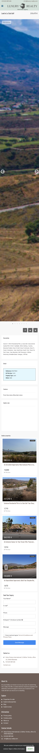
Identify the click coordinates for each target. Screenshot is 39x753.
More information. (19, 749)
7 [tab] (26, 324)
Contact (6, 723)
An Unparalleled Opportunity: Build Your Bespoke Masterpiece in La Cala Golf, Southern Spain (19, 580)
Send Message (19, 642)
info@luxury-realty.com (31, 1)
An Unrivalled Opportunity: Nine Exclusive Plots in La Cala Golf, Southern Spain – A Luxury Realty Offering (19, 465)
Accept (30, 749)
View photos (6, 22)
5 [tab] (22, 324)
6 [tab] (24, 324)
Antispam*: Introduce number (13, 620)
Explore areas (8, 707)
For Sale (32, 440)
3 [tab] (17, 324)
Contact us (6, 665)
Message (6, 627)
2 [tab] (15, 324)
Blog (5, 704)
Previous (1, 170)
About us (6, 720)
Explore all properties (10, 702)
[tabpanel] (19, 245)
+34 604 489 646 (6, 1)
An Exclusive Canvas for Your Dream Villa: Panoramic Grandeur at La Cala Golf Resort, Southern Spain (19, 542)
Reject (10, 749)
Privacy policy (8, 715)
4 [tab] (19, 324)
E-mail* (5, 605)
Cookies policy (8, 718)
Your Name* (7, 598)
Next (35, 170)
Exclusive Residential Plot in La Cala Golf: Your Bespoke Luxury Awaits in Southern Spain (19, 503)
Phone (5, 613)
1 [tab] (13, 324)
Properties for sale (9, 699)
